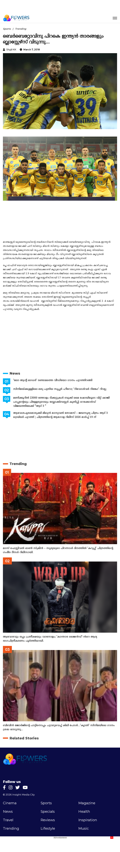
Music (83, 828)
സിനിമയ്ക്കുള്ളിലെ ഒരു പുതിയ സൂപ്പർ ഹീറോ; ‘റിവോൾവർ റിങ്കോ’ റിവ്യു (59, 389)
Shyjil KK (11, 49)
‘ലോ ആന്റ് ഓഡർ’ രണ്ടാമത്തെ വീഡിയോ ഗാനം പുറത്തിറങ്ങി (52, 380)
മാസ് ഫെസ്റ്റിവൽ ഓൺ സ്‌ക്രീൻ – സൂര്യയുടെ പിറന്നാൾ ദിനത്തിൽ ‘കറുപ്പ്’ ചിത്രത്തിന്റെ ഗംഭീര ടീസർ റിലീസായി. (58, 550)
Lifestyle (48, 828)
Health (84, 812)
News (15, 373)
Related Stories (24, 738)
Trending (20, 28)
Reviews (48, 820)
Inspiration (87, 820)
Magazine (86, 803)
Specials (48, 812)
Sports (7, 28)
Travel (8, 820)
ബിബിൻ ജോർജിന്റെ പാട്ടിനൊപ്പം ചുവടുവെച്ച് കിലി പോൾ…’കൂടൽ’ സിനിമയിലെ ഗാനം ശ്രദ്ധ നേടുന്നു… (59, 727)
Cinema (10, 803)
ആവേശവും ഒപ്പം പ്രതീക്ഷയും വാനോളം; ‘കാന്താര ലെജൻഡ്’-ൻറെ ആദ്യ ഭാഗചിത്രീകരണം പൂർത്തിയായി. (50, 639)
